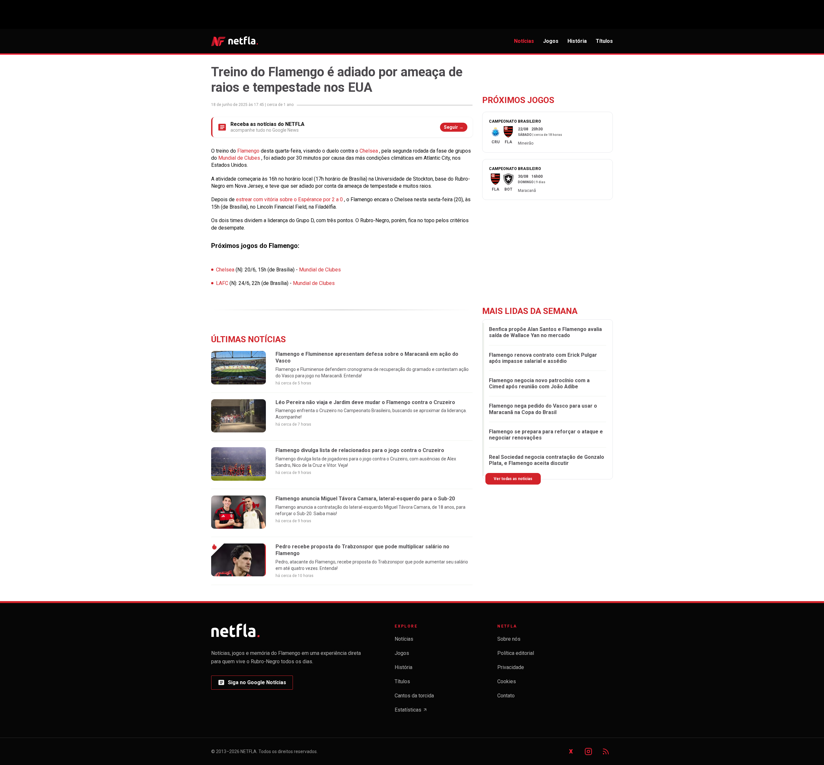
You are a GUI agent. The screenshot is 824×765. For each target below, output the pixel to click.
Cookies (506, 681)
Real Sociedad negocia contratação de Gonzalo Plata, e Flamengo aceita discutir (546, 460)
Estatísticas (411, 712)
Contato (506, 696)
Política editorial (515, 653)
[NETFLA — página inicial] (234, 41)
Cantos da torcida (414, 696)
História (577, 41)
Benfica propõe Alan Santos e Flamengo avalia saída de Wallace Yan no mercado (545, 332)
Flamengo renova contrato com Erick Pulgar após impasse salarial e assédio (543, 358)
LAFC (222, 283)
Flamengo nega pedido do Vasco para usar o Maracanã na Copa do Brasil (543, 409)
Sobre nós (508, 639)
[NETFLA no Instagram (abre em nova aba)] (588, 751)
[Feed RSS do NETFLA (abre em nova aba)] (606, 751)
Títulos (604, 41)
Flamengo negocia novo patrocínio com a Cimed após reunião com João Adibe (539, 383)
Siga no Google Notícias (252, 684)
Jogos (550, 41)
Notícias (524, 41)
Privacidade (510, 667)
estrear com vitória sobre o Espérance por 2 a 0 (290, 199)
